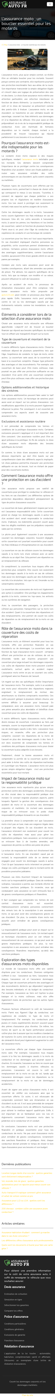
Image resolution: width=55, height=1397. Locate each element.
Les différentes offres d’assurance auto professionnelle (27, 1240)
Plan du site (27, 1395)
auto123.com (8, 294)
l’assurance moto (29, 159)
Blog (5, 45)
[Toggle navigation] (50, 4)
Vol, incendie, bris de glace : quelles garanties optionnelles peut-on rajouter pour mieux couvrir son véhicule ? (26, 1185)
